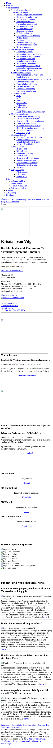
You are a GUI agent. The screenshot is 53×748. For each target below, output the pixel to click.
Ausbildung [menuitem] (11, 193)
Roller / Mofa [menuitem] (21, 102)
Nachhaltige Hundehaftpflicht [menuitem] (28, 63)
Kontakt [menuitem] (9, 190)
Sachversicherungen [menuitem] (19, 12)
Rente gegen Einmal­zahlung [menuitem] (27, 158)
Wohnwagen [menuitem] (21, 107)
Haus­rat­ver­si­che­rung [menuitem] (24, 26)
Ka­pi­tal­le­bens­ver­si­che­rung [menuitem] (27, 163)
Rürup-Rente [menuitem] (21, 151)
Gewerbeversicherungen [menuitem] (21, 72)
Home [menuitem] (8, 3)
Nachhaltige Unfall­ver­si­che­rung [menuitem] (29, 68)
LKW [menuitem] (18, 98)
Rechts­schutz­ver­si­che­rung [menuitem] (27, 47)
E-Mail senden (7, 308)
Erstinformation (29, 725)
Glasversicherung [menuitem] (23, 40)
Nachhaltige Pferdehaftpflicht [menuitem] (28, 65)
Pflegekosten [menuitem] (21, 176)
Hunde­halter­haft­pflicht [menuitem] (25, 19)
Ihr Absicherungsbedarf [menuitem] (20, 10)
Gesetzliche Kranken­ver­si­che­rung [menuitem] (30, 121)
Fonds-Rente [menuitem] (21, 156)
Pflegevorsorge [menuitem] (17, 170)
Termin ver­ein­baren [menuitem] (19, 186)
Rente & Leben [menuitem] (17, 146)
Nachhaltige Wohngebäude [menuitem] (27, 70)
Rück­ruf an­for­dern (9, 303)
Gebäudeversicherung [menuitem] (25, 82)
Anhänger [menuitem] (20, 109)
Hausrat (26, 483)
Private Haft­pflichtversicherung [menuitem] (29, 15)
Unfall (26, 512)
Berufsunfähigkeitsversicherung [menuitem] (29, 137)
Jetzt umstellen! (26, 453)
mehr (45, 617)
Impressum (5, 725)
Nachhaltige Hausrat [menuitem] (24, 52)
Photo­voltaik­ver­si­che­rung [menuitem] (26, 45)
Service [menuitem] (9, 179)
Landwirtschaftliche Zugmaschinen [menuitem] (30, 112)
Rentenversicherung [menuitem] (24, 153)
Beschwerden (43, 725)
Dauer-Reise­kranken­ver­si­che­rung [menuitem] (30, 128)
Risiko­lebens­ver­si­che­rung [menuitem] (26, 165)
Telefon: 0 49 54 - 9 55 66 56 (13, 310)
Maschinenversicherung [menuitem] (26, 91)
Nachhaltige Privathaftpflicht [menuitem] (28, 56)
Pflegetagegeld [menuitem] (22, 172)
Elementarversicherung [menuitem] (25, 42)
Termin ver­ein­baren (10, 306)
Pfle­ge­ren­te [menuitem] (21, 174)
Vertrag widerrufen (15, 727)
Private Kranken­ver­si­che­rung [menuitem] (28, 116)
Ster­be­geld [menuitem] (20, 167)
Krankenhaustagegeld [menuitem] (25, 130)
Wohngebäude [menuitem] (22, 38)
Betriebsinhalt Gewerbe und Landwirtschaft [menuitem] (34, 79)
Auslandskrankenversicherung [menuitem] (28, 126)
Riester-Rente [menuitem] (22, 149)
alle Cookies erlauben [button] (10, 741)
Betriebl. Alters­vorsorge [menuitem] (26, 160)
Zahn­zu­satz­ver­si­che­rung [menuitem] (26, 123)
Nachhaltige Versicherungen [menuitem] (22, 49)
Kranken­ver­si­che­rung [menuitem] (20, 114)
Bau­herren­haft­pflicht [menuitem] (24, 31)
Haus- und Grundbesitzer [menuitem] (26, 17)
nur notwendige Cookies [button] (29, 741)
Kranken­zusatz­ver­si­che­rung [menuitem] (27, 119)
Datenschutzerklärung (36, 739)
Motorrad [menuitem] (20, 100)
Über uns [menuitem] (10, 5)
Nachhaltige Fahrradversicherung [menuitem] (29, 54)
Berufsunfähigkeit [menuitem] (18, 135)
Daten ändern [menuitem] (16, 183)
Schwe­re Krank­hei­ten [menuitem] (25, 144)
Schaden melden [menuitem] (18, 181)
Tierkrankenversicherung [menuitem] (26, 24)
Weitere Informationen (26, 375)
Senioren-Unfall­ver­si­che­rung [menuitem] (28, 35)
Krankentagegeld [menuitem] (23, 133)
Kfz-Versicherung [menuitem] (18, 93)
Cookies (4, 727)
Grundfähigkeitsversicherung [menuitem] (28, 142)
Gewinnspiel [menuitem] (11, 195)
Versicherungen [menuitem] (12, 8)
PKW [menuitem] (18, 96)
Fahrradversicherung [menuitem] (24, 28)
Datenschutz (17, 725)
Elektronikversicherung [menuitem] (25, 89)
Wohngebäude (26, 526)
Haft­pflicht (26, 497)
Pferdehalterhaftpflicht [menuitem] (25, 22)
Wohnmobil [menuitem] (21, 105)
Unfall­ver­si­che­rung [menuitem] (24, 33)
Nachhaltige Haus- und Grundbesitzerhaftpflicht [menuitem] (26, 60)
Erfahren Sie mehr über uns (12, 271)
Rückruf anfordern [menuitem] (18, 188)
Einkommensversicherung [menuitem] (27, 139)
